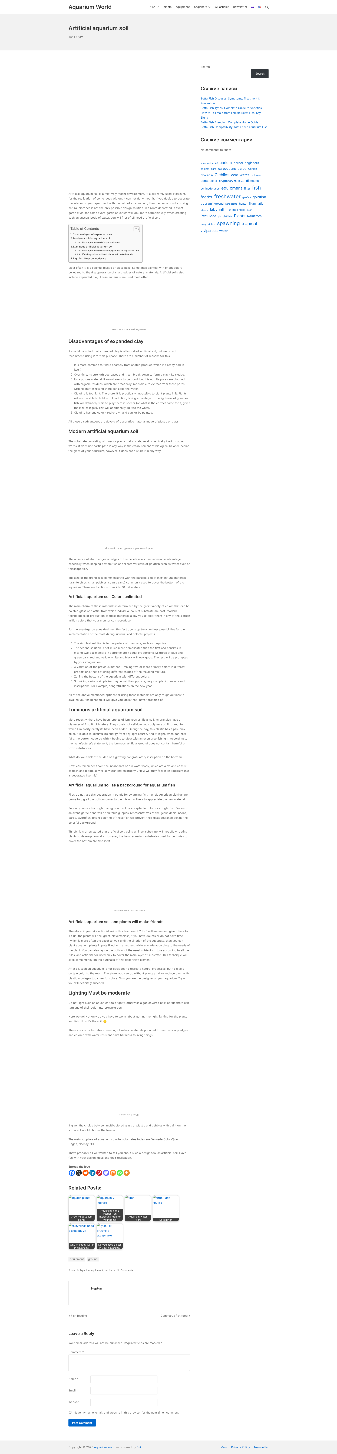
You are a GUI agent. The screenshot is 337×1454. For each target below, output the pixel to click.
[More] (127, 1173)
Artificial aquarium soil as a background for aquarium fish (108, 250)
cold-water (240, 175)
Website (73, 1402)
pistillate (227, 216)
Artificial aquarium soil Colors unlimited (99, 242)
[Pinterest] (99, 1173)
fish (256, 188)
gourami (207, 203)
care (213, 168)
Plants (239, 215)
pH (219, 216)
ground (93, 1259)
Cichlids (222, 174)
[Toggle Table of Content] (135, 229)
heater (243, 203)
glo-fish (246, 197)
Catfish (252, 168)
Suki (139, 1447)
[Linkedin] (92, 1173)
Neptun (96, 1288)
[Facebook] (72, 1173)
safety (203, 224)
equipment (77, 1259)
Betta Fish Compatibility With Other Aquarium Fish (234, 127)
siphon (211, 224)
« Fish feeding (77, 1315)
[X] (79, 1173)
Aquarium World (104, 1447)
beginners (252, 163)
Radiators (254, 216)
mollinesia (238, 209)
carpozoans (227, 168)
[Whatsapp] (120, 1173)
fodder (206, 197)
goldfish (259, 197)
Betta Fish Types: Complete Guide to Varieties (231, 108)
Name (73, 1379)
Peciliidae (208, 216)
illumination (257, 203)
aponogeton (207, 163)
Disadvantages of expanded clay (92, 234)
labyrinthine (220, 209)
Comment (76, 1352)
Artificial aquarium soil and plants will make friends (106, 254)
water (223, 231)
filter (247, 188)
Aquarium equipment (91, 1270)
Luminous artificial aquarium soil (93, 246)
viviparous (209, 231)
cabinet (205, 168)
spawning (228, 223)
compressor (209, 181)
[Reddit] (85, 1173)
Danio (241, 181)
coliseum (256, 175)
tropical (249, 223)
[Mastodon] (106, 1173)
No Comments (125, 1270)
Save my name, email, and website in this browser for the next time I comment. (126, 1412)
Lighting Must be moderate (89, 258)
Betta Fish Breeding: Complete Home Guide (229, 122)
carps (241, 169)
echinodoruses (210, 188)
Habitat (108, 1270)
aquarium (223, 162)
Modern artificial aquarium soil (92, 238)
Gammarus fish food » (175, 1315)
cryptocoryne (228, 181)
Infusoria (204, 210)
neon (249, 210)
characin (207, 175)
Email (73, 1390)
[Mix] (113, 1173)
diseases (252, 181)
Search (205, 66)
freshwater (227, 196)
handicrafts (231, 203)
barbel (238, 163)
